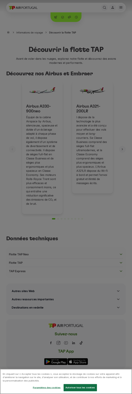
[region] (66, 381)
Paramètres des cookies (46, 387)
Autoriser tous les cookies (80, 387)
